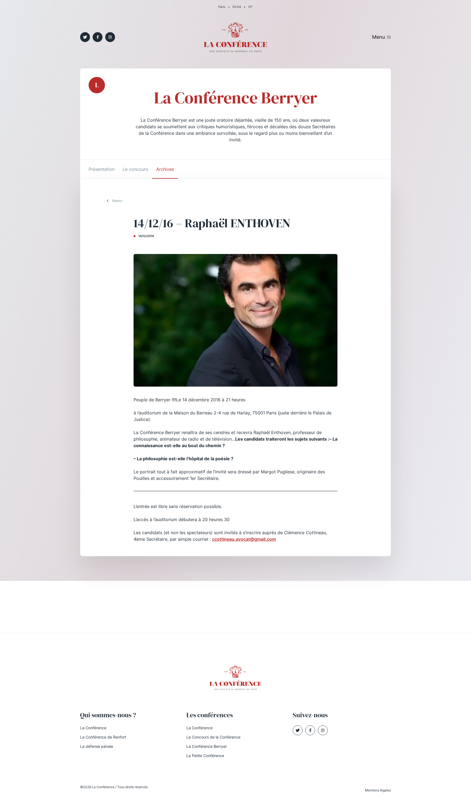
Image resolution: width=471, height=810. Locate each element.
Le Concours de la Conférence (213, 737)
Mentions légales (378, 790)
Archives (165, 169)
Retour (117, 201)
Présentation (101, 169)
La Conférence (93, 727)
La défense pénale (96, 746)
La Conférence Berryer (206, 746)
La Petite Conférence (205, 755)
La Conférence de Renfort (103, 737)
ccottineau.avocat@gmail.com (244, 539)
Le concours (135, 169)
